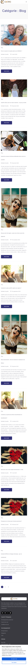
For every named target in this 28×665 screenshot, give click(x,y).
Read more (6, 71)
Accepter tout (14, 658)
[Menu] (21, 2)
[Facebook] (2, 613)
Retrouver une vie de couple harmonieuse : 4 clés (12, 469)
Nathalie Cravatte (4, 54)
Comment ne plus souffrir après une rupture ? (11, 288)
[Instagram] (8, 613)
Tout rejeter (14, 662)
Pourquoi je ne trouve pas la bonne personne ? (11, 521)
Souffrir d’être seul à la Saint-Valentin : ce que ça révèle (13, 102)
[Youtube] (10, 613)
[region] (14, 655)
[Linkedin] (5, 613)
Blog (2, 47)
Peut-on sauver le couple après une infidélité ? (11, 51)
